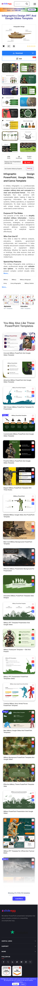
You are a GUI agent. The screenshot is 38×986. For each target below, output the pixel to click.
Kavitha (29, 158)
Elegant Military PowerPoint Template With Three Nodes (18, 489)
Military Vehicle (29, 283)
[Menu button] (35, 4)
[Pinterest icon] (13, 46)
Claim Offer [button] (32, 9)
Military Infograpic (25, 279)
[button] (33, 335)
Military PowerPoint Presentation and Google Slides (18, 812)
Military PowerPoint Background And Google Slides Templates (18, 887)
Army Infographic (16, 283)
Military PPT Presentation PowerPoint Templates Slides (16, 677)
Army (5, 283)
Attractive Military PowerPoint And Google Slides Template (17, 381)
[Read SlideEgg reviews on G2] (6, 955)
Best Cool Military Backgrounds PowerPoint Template (18, 543)
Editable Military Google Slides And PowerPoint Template (19, 516)
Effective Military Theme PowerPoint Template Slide (19, 785)
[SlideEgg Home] (19, 911)
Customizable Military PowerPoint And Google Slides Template (19, 435)
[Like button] (3, 46)
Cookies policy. (20, 982)
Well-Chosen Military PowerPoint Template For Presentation (19, 408)
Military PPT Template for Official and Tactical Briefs (19, 852)
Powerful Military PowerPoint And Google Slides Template (17, 462)
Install (28, 162)
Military (6, 279)
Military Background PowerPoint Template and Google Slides (19, 758)
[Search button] (26, 3)
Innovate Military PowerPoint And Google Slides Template (17, 354)
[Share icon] (9, 46)
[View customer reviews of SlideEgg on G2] (17, 955)
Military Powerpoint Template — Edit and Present (17, 650)
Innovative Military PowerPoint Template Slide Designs (19, 596)
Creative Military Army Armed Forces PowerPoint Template (16, 704)
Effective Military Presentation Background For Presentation (19, 569)
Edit (27, 58)
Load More (19, 898)
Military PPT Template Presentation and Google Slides (17, 623)
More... (4, 287)
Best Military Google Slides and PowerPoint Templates (18, 731)
